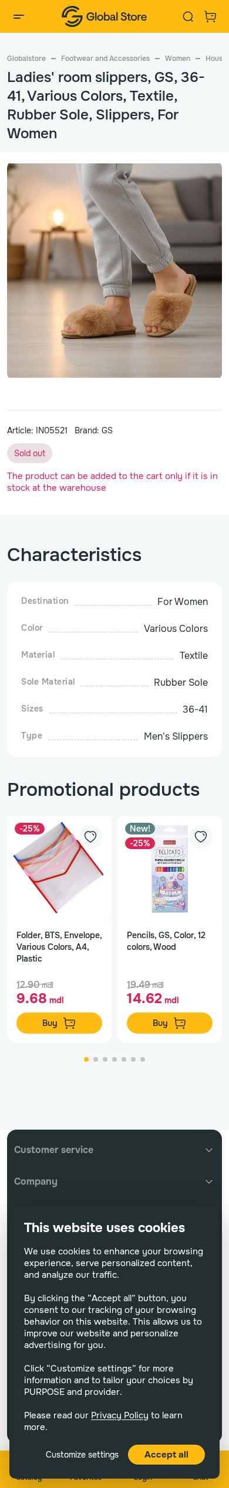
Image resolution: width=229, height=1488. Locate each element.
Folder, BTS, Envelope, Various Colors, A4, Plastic (59, 947)
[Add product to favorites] (90, 837)
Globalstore (26, 58)
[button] (208, 249)
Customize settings (82, 1454)
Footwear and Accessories (105, 58)
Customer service (53, 1150)
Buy (50, 1023)
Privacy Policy (120, 1415)
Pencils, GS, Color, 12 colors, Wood (166, 941)
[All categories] (19, 16)
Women (177, 58)
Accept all (166, 1454)
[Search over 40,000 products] (188, 16)
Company (36, 1181)
